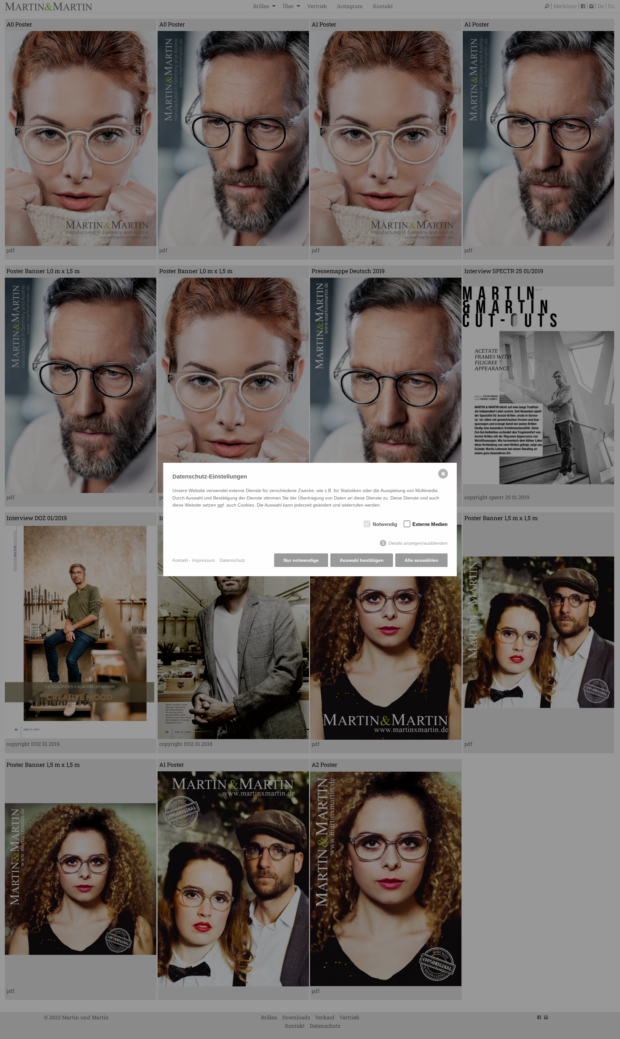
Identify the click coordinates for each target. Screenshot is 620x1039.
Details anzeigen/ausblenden (418, 543)
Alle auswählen (421, 560)
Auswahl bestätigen (362, 560)
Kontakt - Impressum (193, 560)
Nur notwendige (301, 560)
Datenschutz (232, 560)
